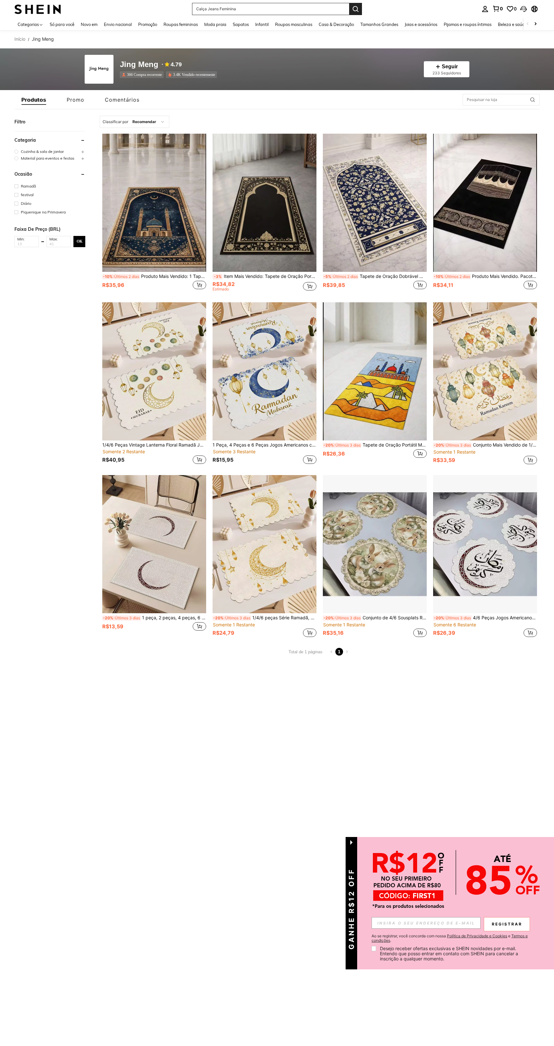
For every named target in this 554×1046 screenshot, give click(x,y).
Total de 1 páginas (306, 651)
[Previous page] (331, 652)
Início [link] (19, 39)
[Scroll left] (527, 24)
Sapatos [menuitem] (241, 24)
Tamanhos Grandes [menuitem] (379, 24)
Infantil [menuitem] (262, 24)
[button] (523, 9)
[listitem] (143, 74)
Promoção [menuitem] (147, 24)
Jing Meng (139, 65)
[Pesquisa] (355, 9)
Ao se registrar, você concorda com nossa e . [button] (450, 938)
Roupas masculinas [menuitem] (293, 24)
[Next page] (347, 652)
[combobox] (134, 122)
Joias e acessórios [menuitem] (421, 24)
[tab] (33, 99)
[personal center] (485, 9)
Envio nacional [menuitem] (118, 24)
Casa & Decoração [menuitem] (336, 24)
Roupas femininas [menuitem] (181, 24)
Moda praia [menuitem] (215, 24)
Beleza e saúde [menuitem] (512, 24)
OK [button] (79, 241)
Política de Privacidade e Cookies (477, 935)
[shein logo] (37, 8)
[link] (497, 9)
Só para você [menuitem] (62, 24)
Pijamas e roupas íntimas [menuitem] (467, 24)
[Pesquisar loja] (532, 100)
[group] (49, 151)
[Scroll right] (535, 24)
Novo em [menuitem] (89, 24)
